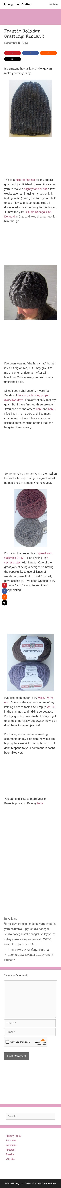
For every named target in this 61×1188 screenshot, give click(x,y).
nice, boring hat (25, 179)
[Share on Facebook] (30, 53)
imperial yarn (37, 923)
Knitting (12, 918)
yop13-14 (31, 944)
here (39, 409)
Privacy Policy (13, 1136)
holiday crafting (17, 923)
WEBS (51, 707)
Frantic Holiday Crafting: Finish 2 (28, 949)
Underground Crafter (17, 4)
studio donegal (39, 928)
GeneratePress (49, 1183)
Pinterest (10, 1149)
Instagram (11, 1145)
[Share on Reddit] (48, 53)
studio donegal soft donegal (21, 934)
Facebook (11, 1140)
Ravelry (10, 1154)
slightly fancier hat (35, 189)
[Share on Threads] (12, 59)
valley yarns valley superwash (23, 939)
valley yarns (48, 934)
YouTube (10, 1159)
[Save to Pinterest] (12, 53)
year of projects (14, 944)
